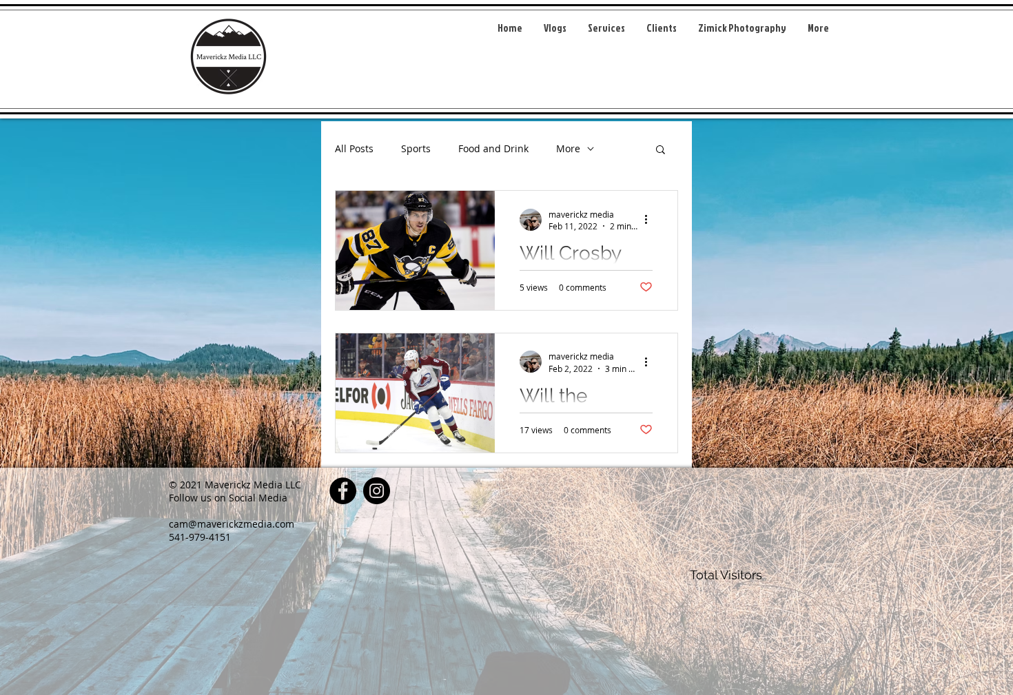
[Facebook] (342, 490)
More (568, 148)
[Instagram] (376, 490)
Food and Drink (493, 148)
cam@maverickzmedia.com (231, 523)
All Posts (354, 148)
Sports (416, 148)
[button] (660, 150)
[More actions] (650, 219)
